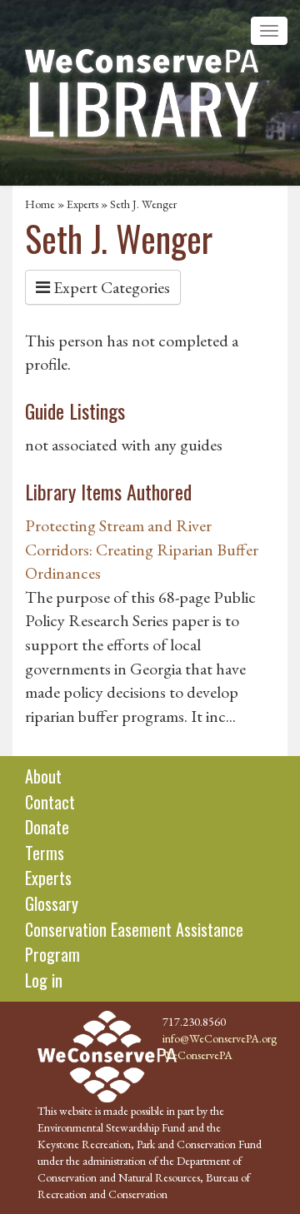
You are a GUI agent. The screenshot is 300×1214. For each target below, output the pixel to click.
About (43, 776)
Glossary (51, 903)
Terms (44, 852)
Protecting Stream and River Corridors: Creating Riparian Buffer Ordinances (141, 549)
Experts (82, 204)
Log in (43, 980)
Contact (50, 801)
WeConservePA (197, 1054)
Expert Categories (110, 287)
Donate (47, 826)
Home (40, 204)
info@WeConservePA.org (219, 1038)
